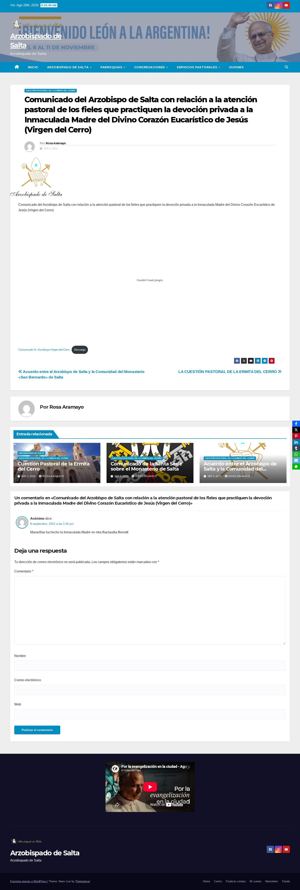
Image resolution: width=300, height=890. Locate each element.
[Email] (296, 460)
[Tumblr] (296, 448)
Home (206, 881)
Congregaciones (150, 67)
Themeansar (82, 881)
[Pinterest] (296, 436)
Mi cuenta (255, 881)
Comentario (23, 571)
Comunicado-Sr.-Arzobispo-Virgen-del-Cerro (44, 349)
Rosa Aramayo (56, 143)
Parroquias (111, 67)
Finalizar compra (236, 881)
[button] (286, 67)
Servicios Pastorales (197, 67)
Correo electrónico (27, 680)
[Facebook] (296, 424)
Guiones (236, 67)
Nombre (20, 656)
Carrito (218, 881)
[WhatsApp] (296, 454)
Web (17, 704)
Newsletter (271, 881)
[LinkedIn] (296, 442)
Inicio (33, 67)
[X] (296, 430)
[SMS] (296, 466)
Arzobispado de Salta (68, 67)
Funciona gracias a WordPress (28, 881)
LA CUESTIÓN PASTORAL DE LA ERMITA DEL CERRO (228, 372)
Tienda (286, 881)
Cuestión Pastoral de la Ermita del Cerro (51, 90)
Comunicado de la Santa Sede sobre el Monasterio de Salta (146, 466)
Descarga (79, 349)
